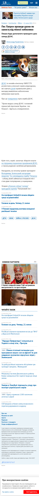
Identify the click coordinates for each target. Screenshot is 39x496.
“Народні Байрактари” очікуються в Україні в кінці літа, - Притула (17, 342)
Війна (20, 23)
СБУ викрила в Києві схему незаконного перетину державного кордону (17, 405)
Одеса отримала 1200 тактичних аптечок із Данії (17, 395)
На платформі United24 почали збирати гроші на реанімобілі (18, 196)
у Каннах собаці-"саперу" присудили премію (15, 187)
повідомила (13, 98)
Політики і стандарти (9, 422)
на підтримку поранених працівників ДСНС (19, 163)
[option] (19, 15)
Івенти (4, 418)
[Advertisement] (19, 134)
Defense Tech (7, 7)
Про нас (4, 413)
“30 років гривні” (20, 7)
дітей (13, 88)
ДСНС (4, 83)
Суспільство (12, 23)
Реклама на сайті (7, 416)
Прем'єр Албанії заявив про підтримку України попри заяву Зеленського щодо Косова (24, 16)
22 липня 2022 (28, 23)
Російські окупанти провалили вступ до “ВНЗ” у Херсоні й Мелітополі (19, 332)
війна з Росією (22, 218)
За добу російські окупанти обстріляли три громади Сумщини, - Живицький (18, 365)
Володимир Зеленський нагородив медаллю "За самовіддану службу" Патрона (19, 174)
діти (4, 218)
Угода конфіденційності (10, 424)
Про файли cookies (8, 492)
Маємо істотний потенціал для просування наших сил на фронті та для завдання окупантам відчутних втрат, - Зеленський (19, 354)
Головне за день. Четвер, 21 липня (16, 203)
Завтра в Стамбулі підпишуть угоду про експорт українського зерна (19, 386)
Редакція (4, 420)
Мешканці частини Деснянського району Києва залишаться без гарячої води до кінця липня (19, 375)
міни (11, 218)
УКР (31, 3)
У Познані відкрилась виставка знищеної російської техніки (18, 210)
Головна (4, 23)
